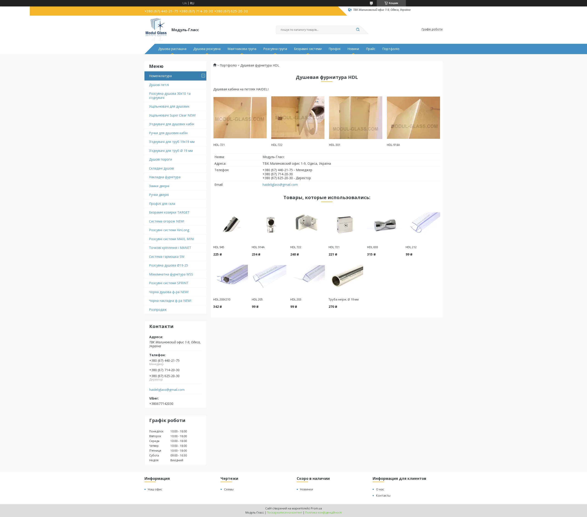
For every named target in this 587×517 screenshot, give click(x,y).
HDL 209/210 (221, 299)
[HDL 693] (384, 224)
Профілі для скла (162, 203)
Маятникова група (241, 48)
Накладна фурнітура (164, 177)
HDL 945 (218, 247)
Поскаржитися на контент (284, 512)
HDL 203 (295, 299)
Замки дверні (159, 186)
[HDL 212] (423, 224)
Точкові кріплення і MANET (170, 247)
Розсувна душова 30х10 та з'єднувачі (170, 95)
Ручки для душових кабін (168, 133)
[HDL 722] (307, 224)
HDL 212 (411, 247)
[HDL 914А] (269, 224)
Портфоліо (390, 48)
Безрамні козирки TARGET (169, 212)
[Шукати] (357, 30)
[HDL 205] (269, 276)
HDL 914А (258, 247)
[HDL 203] (307, 276)
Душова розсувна (207, 48)
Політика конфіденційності (323, 512)
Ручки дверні (159, 194)
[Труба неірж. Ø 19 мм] (346, 276)
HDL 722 (295, 247)
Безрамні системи (308, 48)
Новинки (306, 489)
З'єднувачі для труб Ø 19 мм (171, 150)
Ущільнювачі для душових (169, 106)
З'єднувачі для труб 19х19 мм (172, 141)
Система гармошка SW (166, 256)
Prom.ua (316, 508)
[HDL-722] (297, 118)
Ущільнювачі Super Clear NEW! (172, 115)
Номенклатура (160, 76)
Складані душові (161, 168)
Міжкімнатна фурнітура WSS (171, 274)
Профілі (335, 48)
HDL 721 (334, 247)
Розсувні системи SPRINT (168, 283)
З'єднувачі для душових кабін (171, 124)
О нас (380, 489)
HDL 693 (372, 247)
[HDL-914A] (413, 118)
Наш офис (155, 489)
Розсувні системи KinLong (169, 230)
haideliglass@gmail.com (167, 390)
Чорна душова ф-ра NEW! (168, 292)
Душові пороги (160, 159)
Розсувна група (275, 48)
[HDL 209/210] (230, 276)
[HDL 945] (230, 224)
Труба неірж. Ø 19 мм (344, 299)
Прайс (370, 48)
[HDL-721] (239, 118)
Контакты (383, 495)
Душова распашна (172, 48)
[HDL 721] (346, 224)
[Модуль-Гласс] (155, 29)
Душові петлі (159, 85)
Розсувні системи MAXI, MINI (171, 239)
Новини (353, 48)
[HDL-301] (355, 118)
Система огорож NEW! (166, 221)
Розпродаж (158, 309)
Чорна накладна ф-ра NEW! (170, 300)
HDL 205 (257, 299)
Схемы (229, 489)
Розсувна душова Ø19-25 (168, 265)
